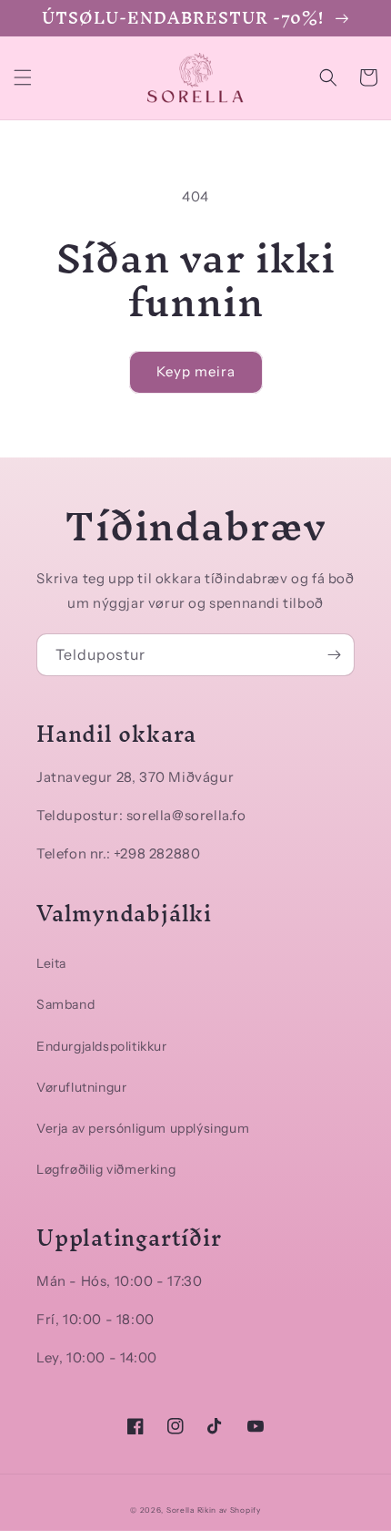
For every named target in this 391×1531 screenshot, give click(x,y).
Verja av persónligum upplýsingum (142, 1128)
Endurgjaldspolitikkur (101, 1046)
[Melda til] (334, 654)
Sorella (180, 1510)
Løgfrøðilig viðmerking (105, 1169)
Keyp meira (196, 371)
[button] (23, 77)
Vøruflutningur (81, 1087)
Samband (65, 1004)
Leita (51, 963)
